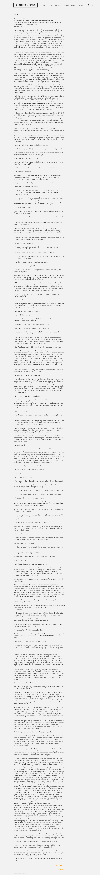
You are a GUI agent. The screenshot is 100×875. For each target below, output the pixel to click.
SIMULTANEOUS (25, 5)
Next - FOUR (60, 866)
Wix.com (25, 873)
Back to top (60, 870)
